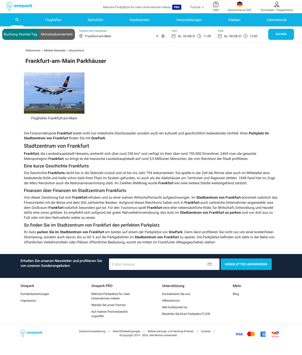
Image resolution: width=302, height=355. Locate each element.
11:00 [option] (207, 36)
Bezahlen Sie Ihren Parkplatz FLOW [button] (186, 314)
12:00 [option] (253, 36)
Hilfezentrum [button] (171, 300)
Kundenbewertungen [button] (35, 294)
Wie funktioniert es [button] (174, 307)
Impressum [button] (28, 300)
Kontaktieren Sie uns (176, 294)
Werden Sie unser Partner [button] (108, 305)
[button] (92, 331)
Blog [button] (236, 294)
